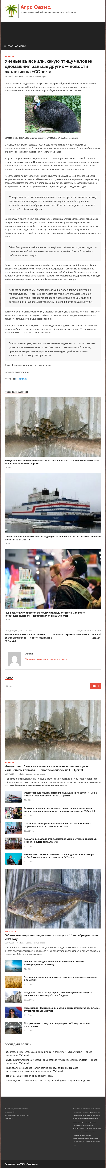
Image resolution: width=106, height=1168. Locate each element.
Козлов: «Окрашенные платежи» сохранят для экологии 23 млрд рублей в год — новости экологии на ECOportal (59, 856)
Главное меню (16, 46)
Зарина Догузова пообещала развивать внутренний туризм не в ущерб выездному (48, 1080)
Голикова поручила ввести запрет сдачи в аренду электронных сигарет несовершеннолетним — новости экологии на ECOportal (45, 614)
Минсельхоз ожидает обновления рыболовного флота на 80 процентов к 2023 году (54, 963)
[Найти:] (53, 686)
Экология (9, 56)
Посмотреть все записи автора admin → (46, 659)
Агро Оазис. (36, 7)
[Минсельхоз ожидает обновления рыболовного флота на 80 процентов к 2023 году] (13, 971)
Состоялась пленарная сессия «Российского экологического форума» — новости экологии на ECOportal (57, 825)
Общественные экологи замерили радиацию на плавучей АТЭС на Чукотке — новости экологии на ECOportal (60, 794)
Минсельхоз (10, 931)
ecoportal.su (21, 378)
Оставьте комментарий (36, 76)
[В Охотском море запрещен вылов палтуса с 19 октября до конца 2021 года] (53, 929)
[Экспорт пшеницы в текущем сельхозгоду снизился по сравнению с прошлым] (13, 986)
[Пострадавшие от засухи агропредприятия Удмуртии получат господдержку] (13, 1033)
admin (21, 76)
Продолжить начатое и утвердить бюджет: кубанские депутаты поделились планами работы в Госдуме (58, 994)
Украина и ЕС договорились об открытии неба (29, 1075)
